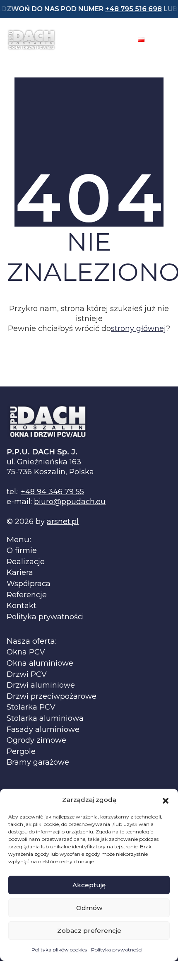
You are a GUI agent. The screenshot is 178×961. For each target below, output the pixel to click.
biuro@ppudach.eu (70, 501)
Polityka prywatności (116, 950)
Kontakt (21, 605)
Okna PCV (26, 652)
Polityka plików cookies (59, 950)
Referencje (27, 595)
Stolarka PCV (31, 707)
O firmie (22, 550)
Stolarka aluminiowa (45, 718)
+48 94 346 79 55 (52, 491)
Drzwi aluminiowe (41, 685)
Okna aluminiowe (40, 663)
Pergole (21, 751)
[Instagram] (118, 39)
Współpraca (29, 583)
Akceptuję (89, 885)
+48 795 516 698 (125, 9)
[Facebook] (97, 39)
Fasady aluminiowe (43, 729)
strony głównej (138, 328)
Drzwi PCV (27, 674)
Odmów (89, 908)
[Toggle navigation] (164, 40)
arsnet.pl (63, 521)
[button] (165, 800)
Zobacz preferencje (89, 930)
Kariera (20, 572)
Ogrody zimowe (36, 740)
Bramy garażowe (38, 762)
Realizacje (26, 562)
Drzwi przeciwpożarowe (51, 696)
